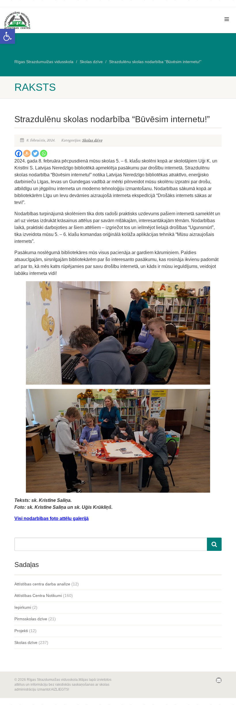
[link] (7, 36)
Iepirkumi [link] (22, 607)
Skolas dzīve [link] (92, 140)
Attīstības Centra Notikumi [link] (38, 595)
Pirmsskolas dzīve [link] (30, 619)
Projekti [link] (21, 630)
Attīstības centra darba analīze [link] (42, 584)
